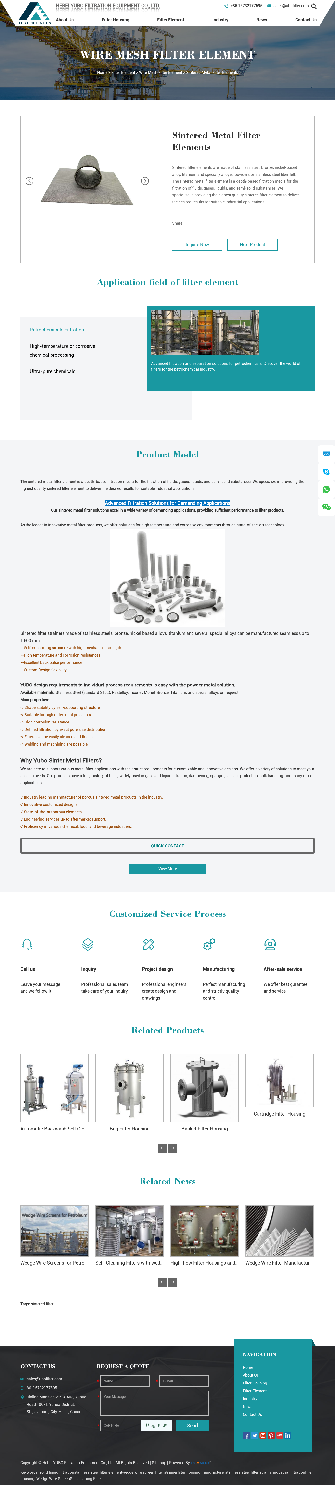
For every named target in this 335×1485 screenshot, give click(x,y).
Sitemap (159, 1462)
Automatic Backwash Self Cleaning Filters (65, 1129)
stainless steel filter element (98, 1472)
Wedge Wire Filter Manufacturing (280, 1263)
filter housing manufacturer (201, 1472)
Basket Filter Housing (204, 1129)
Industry (220, 19)
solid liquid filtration (56, 1472)
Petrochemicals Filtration (57, 330)
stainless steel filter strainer (249, 1472)
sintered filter (42, 1304)
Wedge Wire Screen (53, 1478)
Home (102, 72)
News (261, 19)
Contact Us (306, 19)
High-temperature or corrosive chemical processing (62, 350)
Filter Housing (115, 19)
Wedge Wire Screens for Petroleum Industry (67, 1263)
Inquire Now (197, 244)
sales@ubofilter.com (291, 5)
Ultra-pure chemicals (52, 371)
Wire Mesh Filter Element (160, 72)
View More (167, 868)
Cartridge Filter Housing (279, 1114)
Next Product (252, 244)
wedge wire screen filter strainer (150, 1472)
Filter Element (170, 19)
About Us (65, 19)
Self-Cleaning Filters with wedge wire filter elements (151, 1263)
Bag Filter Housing (130, 1129)
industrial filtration (289, 1472)
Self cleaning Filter (86, 1478)
